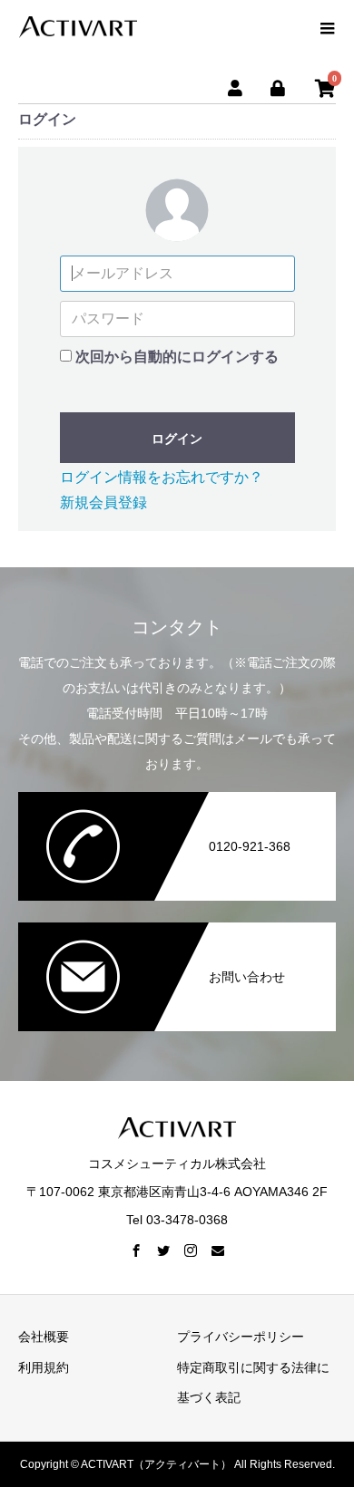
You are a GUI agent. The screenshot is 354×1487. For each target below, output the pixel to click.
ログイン (177, 438)
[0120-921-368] (177, 799)
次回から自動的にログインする (177, 356)
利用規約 (43, 1367)
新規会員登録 (103, 502)
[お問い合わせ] (177, 929)
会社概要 (43, 1336)
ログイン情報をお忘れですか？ (161, 477)
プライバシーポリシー (240, 1336)
